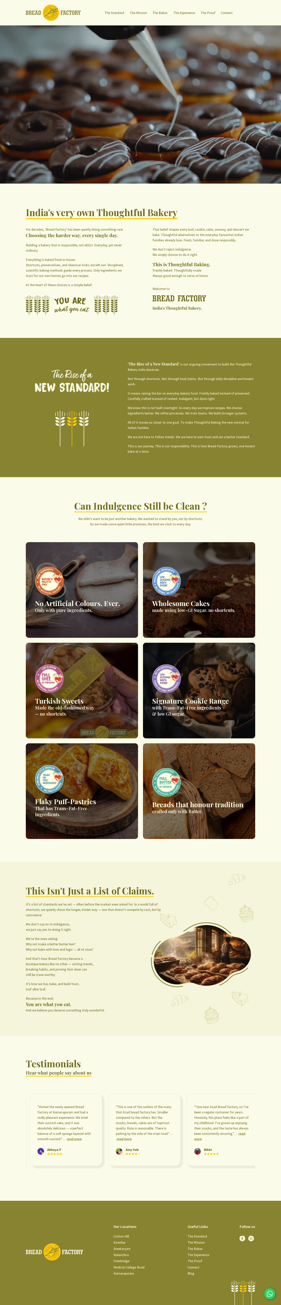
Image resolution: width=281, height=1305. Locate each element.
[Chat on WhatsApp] (269, 1293)
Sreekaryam (122, 1248)
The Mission (138, 13)
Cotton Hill (121, 1236)
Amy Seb (51, 1149)
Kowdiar (120, 1242)
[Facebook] (242, 1238)
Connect (227, 13)
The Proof (208, 13)
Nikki (127, 1149)
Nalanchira (121, 1255)
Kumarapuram (124, 1273)
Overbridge (121, 1261)
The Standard (114, 13)
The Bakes (159, 13)
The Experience (184, 13)
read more (43, 1139)
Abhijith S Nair (212, 1149)
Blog (191, 1273)
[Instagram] (251, 1238)
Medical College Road (129, 1267)
